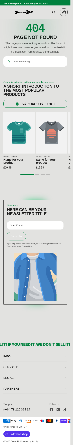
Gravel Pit (15, 441)
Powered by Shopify (29, 441)
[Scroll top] (66, 441)
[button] (7, 12)
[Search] (9, 61)
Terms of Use (27, 246)
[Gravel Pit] (24, 12)
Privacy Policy (12, 246)
